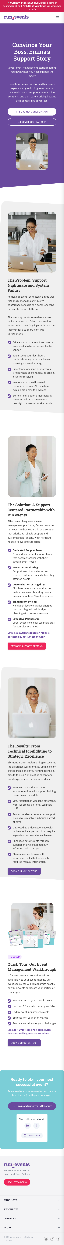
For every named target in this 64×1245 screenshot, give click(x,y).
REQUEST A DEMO (17, 1182)
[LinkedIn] (58, 1239)
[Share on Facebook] (36, 1126)
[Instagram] (46, 1239)
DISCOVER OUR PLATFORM (32, 121)
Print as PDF (34, 1135)
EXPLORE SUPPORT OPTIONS (27, 646)
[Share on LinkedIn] (27, 1126)
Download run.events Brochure (34, 1106)
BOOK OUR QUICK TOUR (24, 871)
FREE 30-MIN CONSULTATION (32, 111)
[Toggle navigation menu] (57, 18)
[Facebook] (52, 1239)
